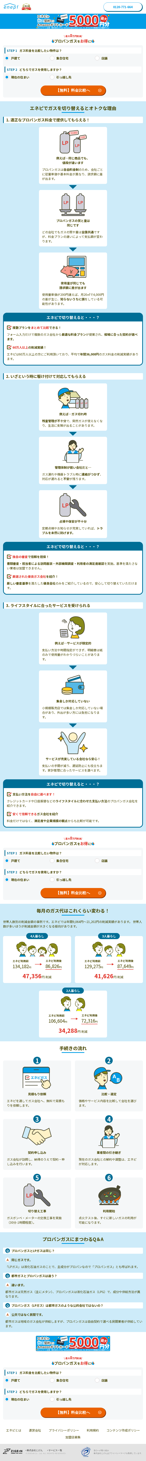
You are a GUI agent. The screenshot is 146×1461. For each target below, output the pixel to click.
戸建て (15, 58)
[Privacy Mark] (87, 1452)
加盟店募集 (73, 1437)
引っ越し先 (63, 77)
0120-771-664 (123, 7)
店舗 (104, 58)
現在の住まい (20, 77)
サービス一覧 (55, 1450)
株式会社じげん (35, 1450)
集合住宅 (62, 58)
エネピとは (13, 1430)
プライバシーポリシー (64, 1430)
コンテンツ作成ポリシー (123, 1430)
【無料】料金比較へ (73, 90)
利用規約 (93, 1430)
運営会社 (35, 1430)
